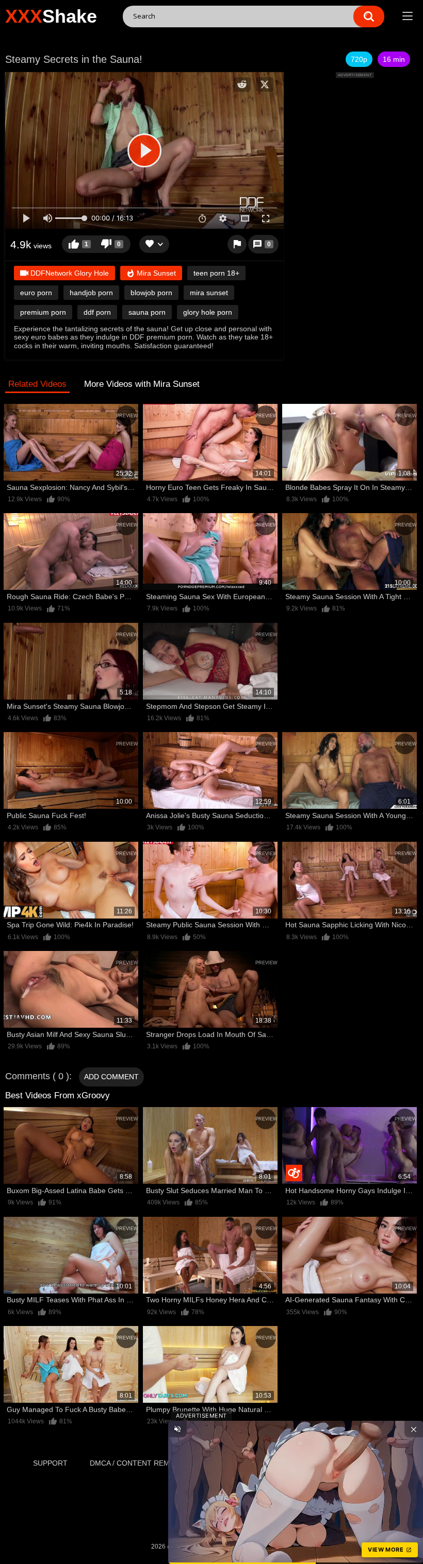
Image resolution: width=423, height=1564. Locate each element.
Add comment (111, 1077)
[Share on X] (264, 84)
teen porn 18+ (216, 273)
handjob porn (91, 292)
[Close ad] (413, 1429)
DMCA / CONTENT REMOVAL (139, 1463)
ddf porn (97, 312)
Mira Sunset (155, 273)
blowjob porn (151, 292)
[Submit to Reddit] (242, 84)
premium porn (43, 312)
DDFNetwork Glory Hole (68, 273)
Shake (51, 16)
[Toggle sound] (177, 1429)
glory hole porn (207, 312)
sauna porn (147, 312)
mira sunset (209, 292)
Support (50, 1463)
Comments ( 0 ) (37, 1076)
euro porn (36, 292)
